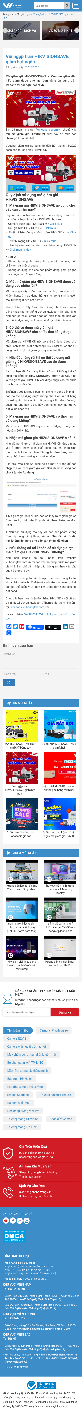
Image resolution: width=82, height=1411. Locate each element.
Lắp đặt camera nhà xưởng (25, 1087)
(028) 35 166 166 (27, 1266)
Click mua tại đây (20, 249)
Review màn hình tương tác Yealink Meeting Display (60, 889)
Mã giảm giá (23, 14)
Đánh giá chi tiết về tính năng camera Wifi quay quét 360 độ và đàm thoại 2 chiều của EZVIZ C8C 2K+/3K (21, 931)
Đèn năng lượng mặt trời (23, 1111)
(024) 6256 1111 (24, 1269)
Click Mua (56, 224)
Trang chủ (8, 14)
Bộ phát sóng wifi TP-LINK (25, 1062)
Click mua (50, 228)
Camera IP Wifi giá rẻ (54, 1030)
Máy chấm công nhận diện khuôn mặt (31, 1054)
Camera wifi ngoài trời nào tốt (26, 1046)
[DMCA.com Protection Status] (14, 1236)
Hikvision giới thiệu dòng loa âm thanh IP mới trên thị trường (21, 965)
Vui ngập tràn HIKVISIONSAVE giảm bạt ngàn (20, 790)
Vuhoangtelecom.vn (48, 129)
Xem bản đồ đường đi (24, 1299)
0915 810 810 (32, 1273)
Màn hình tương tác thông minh (27, 1071)
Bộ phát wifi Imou (18, 1103)
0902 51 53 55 (32, 1278)
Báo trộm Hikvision (19, 1079)
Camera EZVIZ (17, 1038)
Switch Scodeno (18, 1095)
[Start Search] (67, 5)
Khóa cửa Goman (61, 1119)
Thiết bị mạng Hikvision (22, 1119)
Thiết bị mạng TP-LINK (22, 1127)
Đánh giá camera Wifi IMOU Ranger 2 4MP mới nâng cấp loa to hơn (60, 927)
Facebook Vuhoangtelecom (27, 607)
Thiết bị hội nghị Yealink (55, 1095)
